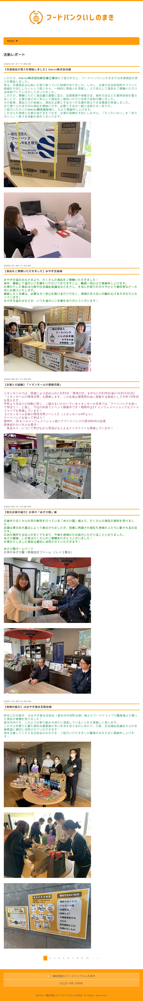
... (93, 958)
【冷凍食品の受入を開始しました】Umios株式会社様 (37, 69)
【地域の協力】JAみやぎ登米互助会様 (28, 707)
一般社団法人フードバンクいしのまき (63, 995)
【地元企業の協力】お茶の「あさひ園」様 (30, 512)
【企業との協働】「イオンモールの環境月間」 (33, 384)
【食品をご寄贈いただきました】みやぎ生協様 (33, 271)
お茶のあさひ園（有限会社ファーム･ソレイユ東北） (39, 552)
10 (87, 958)
